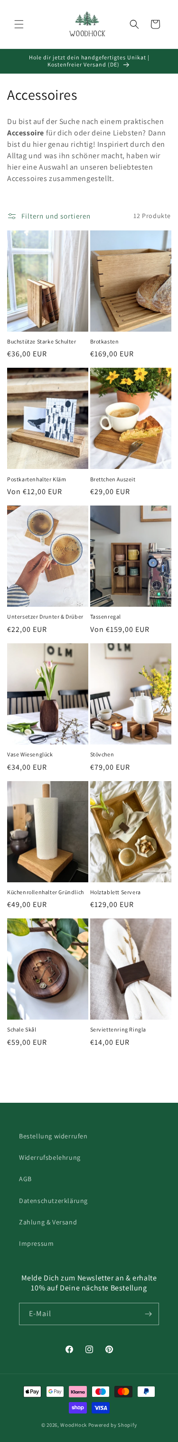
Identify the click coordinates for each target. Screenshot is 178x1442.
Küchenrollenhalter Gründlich (45, 892)
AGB (25, 1179)
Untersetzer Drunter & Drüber (45, 616)
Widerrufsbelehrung (50, 1157)
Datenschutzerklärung (53, 1200)
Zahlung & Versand (48, 1222)
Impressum (36, 1243)
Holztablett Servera (115, 892)
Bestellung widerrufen (53, 1136)
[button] (19, 24)
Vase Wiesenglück (30, 754)
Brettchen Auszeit (113, 479)
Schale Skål (22, 1029)
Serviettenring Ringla (118, 1029)
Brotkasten (104, 341)
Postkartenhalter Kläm (36, 479)
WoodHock (73, 1425)
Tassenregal (106, 616)
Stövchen (102, 754)
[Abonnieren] (148, 1314)
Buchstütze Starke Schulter (41, 341)
